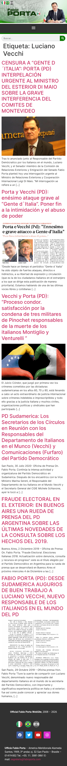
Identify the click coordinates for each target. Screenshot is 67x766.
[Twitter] (29, 735)
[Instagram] (47, 735)
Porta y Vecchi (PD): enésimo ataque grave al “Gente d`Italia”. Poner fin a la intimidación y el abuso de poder (33, 204)
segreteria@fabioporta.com (26, 759)
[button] (34, 28)
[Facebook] (20, 735)
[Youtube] (38, 735)
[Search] (62, 38)
